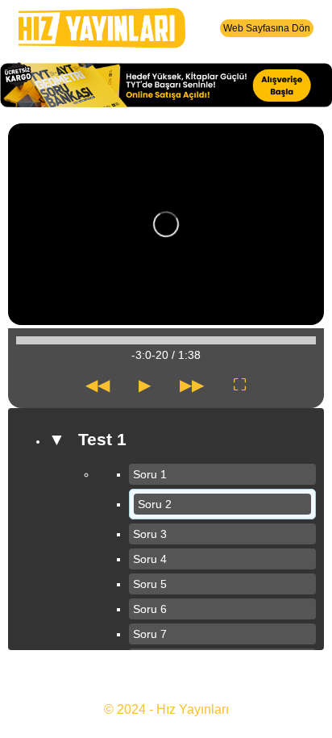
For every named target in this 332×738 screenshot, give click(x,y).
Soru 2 (155, 504)
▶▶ (192, 385)
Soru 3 (150, 533)
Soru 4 (150, 558)
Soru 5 (150, 583)
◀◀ (97, 385)
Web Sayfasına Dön (266, 28)
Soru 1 (150, 474)
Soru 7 (150, 634)
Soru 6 (150, 608)
